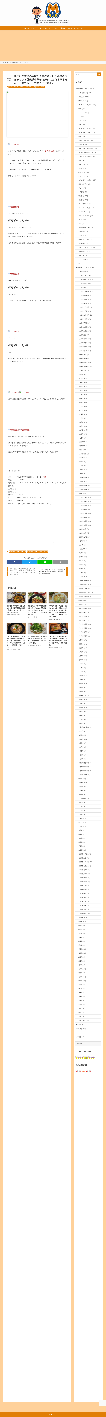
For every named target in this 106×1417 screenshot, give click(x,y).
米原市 (82, 806)
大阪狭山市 (84, 454)
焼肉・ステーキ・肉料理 (87, 148)
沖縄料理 (82, 192)
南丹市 (82, 565)
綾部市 (82, 561)
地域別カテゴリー (30, 86)
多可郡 (82, 731)
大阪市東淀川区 (85, 366)
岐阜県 (81, 941)
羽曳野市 (83, 446)
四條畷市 (83, 422)
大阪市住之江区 (85, 307)
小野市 (82, 664)
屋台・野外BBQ (84, 204)
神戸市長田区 (84, 616)
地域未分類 (83, 1020)
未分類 (81, 1029)
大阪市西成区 (85, 303)
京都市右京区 (84, 509)
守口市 (83, 406)
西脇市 (82, 715)
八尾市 (83, 434)
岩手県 (81, 834)
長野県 (81, 933)
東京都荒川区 (84, 909)
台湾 (81, 1008)
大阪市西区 (84, 287)
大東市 (83, 426)
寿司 (81, 136)
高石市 (82, 465)
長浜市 (82, 802)
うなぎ (82, 168)
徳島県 (81, 965)
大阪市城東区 (85, 343)
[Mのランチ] (53, 10)
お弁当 (82, 235)
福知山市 (83, 549)
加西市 (82, 679)
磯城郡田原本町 (85, 763)
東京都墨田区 (84, 913)
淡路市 (82, 687)
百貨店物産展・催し (86, 227)
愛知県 (81, 945)
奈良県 (82, 735)
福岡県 (82, 981)
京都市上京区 (85, 497)
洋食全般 (83, 101)
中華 (81, 109)
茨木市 (83, 382)
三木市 (82, 668)
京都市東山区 (85, 521)
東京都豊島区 (84, 878)
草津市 (82, 790)
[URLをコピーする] (60, 562)
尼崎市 (83, 640)
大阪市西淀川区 (85, 358)
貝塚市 (82, 473)
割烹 (81, 160)
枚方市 (83, 410)
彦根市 (82, 786)
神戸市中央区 (85, 608)
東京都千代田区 (85, 862)
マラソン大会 (83, 259)
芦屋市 (83, 660)
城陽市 (82, 568)
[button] (14, 562)
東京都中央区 (85, 854)
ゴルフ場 (82, 255)
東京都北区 (84, 858)
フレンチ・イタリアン (87, 105)
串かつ (82, 188)
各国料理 (83, 200)
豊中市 (42, 86)
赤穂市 (82, 723)
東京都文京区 (84, 885)
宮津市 (82, 572)
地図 (44, 477)
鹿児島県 (82, 1000)
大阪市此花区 (85, 351)
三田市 (82, 671)
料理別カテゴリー (13, 86)
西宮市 (83, 648)
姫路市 (83, 699)
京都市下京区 (85, 501)
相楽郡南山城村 (85, 584)
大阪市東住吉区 (85, 315)
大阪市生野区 (85, 319)
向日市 (82, 545)
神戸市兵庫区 (85, 628)
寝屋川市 (83, 414)
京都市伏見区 (85, 525)
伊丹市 (83, 652)
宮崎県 (81, 996)
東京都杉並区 (84, 897)
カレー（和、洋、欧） (87, 128)
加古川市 (83, 675)
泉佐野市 (83, 481)
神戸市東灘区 (85, 624)
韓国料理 (83, 196)
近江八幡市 (84, 798)
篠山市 (82, 711)
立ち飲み (83, 144)
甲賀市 (82, 794)
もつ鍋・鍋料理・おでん (87, 152)
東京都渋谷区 (84, 889)
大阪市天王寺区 (86, 291)
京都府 (82, 493)
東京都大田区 (84, 882)
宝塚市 (83, 644)
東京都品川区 (84, 874)
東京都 (82, 850)
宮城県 (81, 838)
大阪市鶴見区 (85, 347)
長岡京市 (83, 541)
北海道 (82, 826)
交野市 (82, 418)
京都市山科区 (84, 537)
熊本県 (81, 992)
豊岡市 (82, 719)
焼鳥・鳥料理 (84, 184)
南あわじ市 (84, 695)
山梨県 (81, 937)
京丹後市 (83, 576)
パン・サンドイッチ (86, 208)
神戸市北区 (84, 604)
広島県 (82, 953)
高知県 (82, 977)
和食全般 (83, 97)
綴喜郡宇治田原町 (86, 592)
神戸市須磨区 (84, 632)
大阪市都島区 (85, 339)
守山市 (82, 810)
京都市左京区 (85, 513)
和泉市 (82, 462)
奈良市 (83, 739)
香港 (81, 1012)
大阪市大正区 (85, 331)
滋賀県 (82, 779)
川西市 (83, 656)
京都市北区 (84, 529)
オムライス (83, 176)
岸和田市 (83, 469)
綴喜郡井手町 (84, 588)
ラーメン (22, 86)
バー (81, 223)
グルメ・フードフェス (86, 247)
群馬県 (81, 842)
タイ (81, 1016)
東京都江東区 (84, 901)
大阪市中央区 (86, 279)
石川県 (81, 925)
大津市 (83, 782)
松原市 (82, 438)
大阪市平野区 (84, 323)
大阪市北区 (85, 275)
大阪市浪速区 (85, 299)
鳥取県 (81, 957)
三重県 (82, 818)
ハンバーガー (84, 212)
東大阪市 (83, 430)
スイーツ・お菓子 (85, 216)
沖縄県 (81, 1004)
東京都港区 (84, 905)
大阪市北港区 (84, 370)
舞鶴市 (83, 557)
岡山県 (82, 949)
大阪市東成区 (85, 327)
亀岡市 (82, 553)
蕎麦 (81, 124)
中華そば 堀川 (49, 151)
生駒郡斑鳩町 (84, 775)
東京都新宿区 (84, 893)
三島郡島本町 (84, 489)
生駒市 (82, 747)
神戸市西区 (84, 612)
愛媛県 (81, 973)
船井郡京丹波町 (85, 596)
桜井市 (82, 755)
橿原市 (82, 751)
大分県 (81, 988)
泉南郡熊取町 (84, 477)
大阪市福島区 (85, 283)
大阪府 (37, 86)
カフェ (82, 219)
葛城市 (82, 759)
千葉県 (81, 846)
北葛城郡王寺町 (85, 771)
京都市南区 (84, 533)
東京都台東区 (85, 866)
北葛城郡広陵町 (85, 767)
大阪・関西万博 (84, 93)
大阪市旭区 (84, 354)
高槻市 (83, 386)
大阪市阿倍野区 (85, 295)
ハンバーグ (83, 172)
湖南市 (82, 814)
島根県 (81, 961)
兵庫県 (82, 600)
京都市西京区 (84, 517)
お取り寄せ (83, 243)
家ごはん (82, 263)
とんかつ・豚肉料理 (86, 156)
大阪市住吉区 (85, 311)
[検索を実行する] (99, 74)
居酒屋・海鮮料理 (85, 140)
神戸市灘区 (84, 620)
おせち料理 (83, 231)
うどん (82, 120)
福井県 (81, 929)
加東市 (82, 703)
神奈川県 (82, 921)
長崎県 (81, 985)
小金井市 (83, 917)
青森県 (81, 830)
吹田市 (83, 378)
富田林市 (83, 458)
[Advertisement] (53, 45)
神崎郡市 (83, 707)
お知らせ (81, 1024)
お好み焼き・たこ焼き (87, 180)
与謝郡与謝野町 (85, 580)
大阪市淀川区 (85, 362)
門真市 (83, 402)
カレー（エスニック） (87, 132)
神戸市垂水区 (84, 636)
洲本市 (82, 691)
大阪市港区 (84, 335)
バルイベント (84, 251)
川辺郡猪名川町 (85, 727)
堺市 (82, 450)
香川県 (82, 969)
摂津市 (83, 398)
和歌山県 (82, 822)
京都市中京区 (85, 505)
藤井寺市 (83, 442)
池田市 (83, 390)
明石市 (83, 683)
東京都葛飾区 (84, 870)
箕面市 (83, 394)
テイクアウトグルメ (86, 239)
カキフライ (83, 164)
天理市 (82, 743)
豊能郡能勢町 (84, 485)
